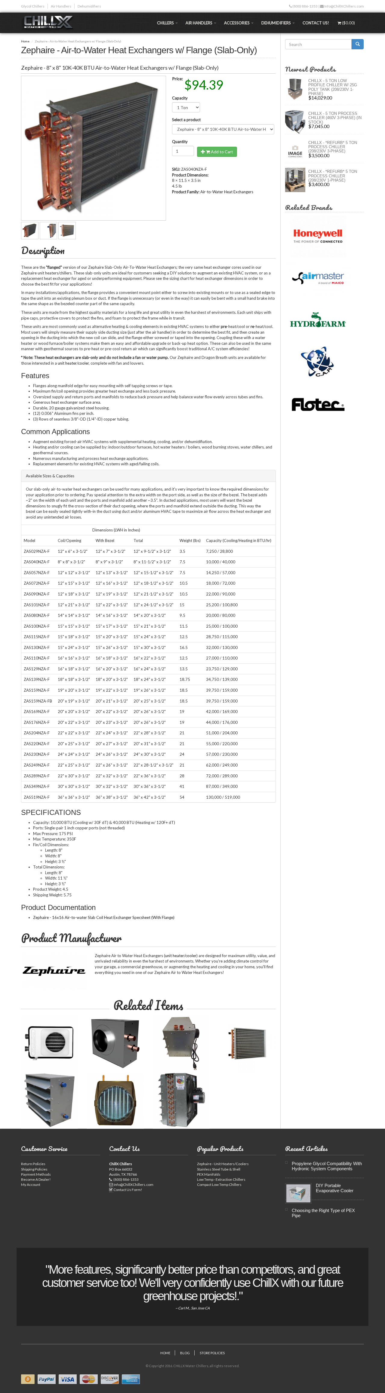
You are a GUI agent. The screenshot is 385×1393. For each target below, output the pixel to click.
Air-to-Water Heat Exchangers (226, 191)
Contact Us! (316, 22)
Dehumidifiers (89, 6)
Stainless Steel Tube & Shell (218, 1169)
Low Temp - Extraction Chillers (221, 1179)
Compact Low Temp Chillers (219, 1184)
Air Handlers (61, 6)
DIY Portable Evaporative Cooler (334, 1188)
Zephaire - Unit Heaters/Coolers (223, 1164)
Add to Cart (221, 151)
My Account (30, 1184)
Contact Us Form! (127, 1189)
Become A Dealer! (36, 1179)
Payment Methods (36, 1174)
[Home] (50, 23)
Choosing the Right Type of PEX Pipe (323, 1213)
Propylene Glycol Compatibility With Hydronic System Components (327, 1166)
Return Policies (33, 1164)
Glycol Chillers (33, 6)
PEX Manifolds (208, 1174)
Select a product (186, 119)
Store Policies (212, 1353)
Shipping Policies (34, 1169)
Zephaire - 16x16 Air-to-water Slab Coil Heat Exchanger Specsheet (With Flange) (103, 917)
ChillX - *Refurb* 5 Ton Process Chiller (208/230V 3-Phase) (332, 147)
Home (25, 41)
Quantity (180, 141)
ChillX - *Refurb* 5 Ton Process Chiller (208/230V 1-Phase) (332, 175)
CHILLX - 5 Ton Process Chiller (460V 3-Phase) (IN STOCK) (335, 117)
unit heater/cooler (73, 363)
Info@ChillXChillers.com (344, 6)
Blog (185, 1353)
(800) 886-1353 (305, 6)
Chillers (166, 22)
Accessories (237, 22)
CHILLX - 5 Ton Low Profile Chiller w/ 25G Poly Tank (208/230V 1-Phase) (332, 87)
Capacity (180, 98)
